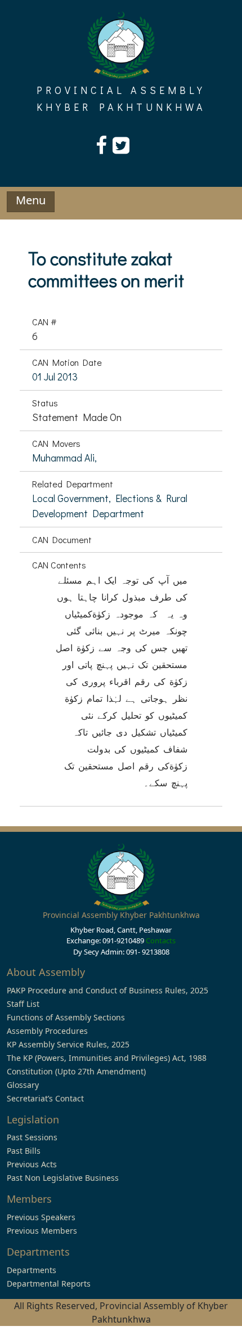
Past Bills (24, 1150)
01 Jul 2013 (55, 376)
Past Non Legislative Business (63, 1177)
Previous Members (42, 1230)
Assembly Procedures (47, 1030)
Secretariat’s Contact (45, 1098)
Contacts (161, 940)
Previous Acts (32, 1164)
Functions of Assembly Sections (66, 1017)
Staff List (23, 1003)
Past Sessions (32, 1137)
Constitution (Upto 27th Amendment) (76, 1071)
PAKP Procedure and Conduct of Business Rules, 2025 (107, 990)
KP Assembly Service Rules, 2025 (68, 1044)
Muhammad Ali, (64, 457)
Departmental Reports (49, 1283)
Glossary (23, 1084)
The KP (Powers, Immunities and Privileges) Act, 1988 (107, 1057)
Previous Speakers (41, 1217)
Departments (31, 1270)
